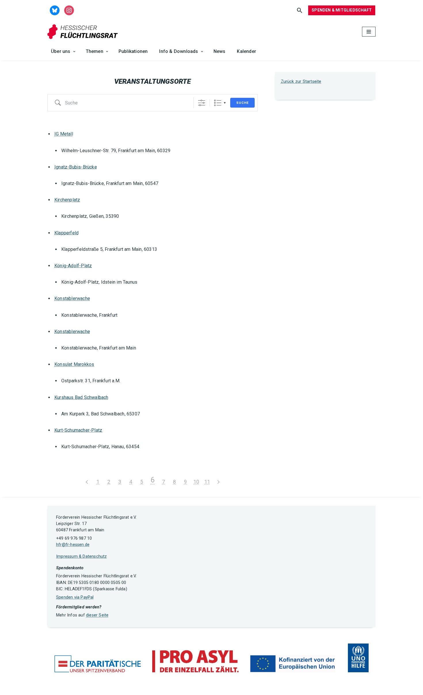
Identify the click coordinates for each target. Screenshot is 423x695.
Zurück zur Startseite (301, 81)
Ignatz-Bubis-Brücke (75, 167)
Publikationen (133, 51)
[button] (74, 51)
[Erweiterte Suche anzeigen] (201, 102)
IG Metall (63, 134)
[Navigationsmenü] (369, 32)
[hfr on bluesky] (55, 10)
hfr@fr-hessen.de (72, 544)
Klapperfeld (66, 233)
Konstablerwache (72, 298)
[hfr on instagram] (69, 10)
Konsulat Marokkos (74, 364)
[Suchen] (299, 10)
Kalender (246, 51)
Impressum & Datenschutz (81, 556)
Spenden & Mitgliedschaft (342, 10)
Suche (242, 103)
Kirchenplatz (67, 200)
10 (196, 482)
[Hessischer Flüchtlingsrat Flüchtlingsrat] (84, 31)
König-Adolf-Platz (73, 265)
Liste (217, 102)
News (220, 51)
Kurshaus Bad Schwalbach (81, 397)
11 (207, 482)
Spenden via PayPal (75, 597)
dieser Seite (97, 615)
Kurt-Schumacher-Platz (78, 430)
